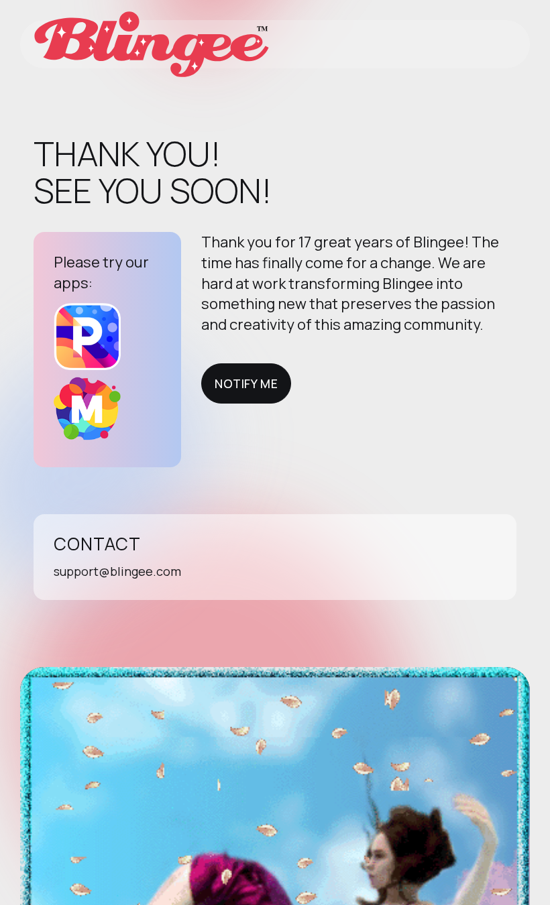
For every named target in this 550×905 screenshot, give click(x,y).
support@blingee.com (117, 571)
